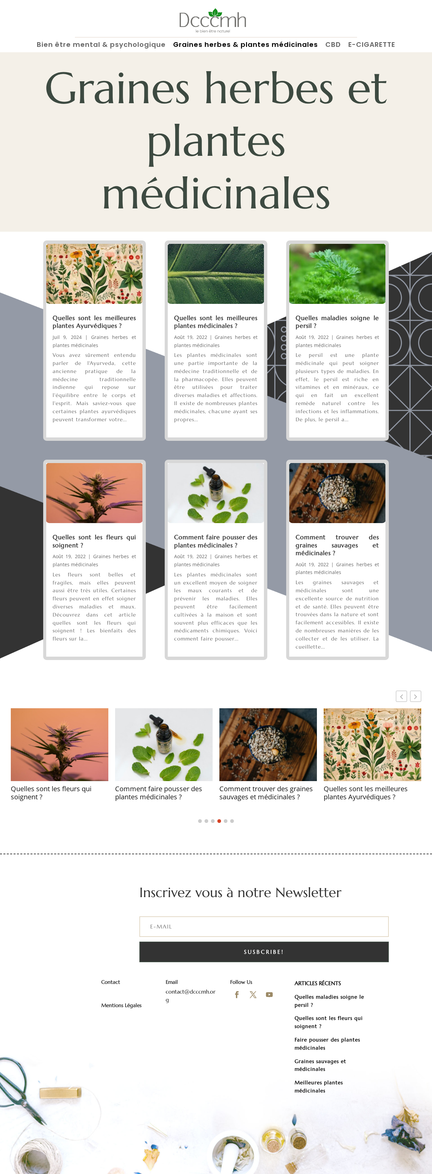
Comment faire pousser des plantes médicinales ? (216, 541)
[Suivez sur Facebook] (237, 994)
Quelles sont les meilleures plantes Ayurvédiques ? (94, 322)
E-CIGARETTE (371, 45)
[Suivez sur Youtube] (269, 994)
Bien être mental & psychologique (101, 45)
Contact (110, 982)
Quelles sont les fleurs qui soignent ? (51, 793)
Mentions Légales (121, 1005)
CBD (333, 45)
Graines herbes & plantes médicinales (245, 45)
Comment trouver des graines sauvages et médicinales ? (337, 545)
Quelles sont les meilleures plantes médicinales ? (216, 322)
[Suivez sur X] (253, 994)
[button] (415, 696)
